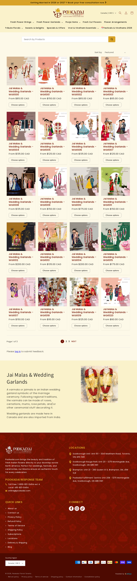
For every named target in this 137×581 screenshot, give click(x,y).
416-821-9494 (22, 487)
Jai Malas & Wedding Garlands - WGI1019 (84, 312)
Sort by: (98, 52)
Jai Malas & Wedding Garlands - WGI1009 (52, 201)
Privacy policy (27, 577)
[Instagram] (77, 508)
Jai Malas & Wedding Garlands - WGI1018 (52, 312)
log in (18, 351)
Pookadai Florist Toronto (21, 573)
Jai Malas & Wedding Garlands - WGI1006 (84, 146)
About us (12, 508)
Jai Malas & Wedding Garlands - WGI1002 (84, 91)
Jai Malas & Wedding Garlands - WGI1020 (115, 312)
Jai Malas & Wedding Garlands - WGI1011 (115, 201)
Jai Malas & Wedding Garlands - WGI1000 (21, 91)
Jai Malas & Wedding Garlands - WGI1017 (21, 312)
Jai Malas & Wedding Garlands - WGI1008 (21, 201)
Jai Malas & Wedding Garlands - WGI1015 (115, 257)
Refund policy (13, 577)
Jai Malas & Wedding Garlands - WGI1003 (115, 91)
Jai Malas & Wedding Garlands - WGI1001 (52, 91)
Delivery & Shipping (17, 542)
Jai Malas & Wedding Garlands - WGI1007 (115, 146)
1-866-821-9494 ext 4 (29, 484)
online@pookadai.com (19, 490)
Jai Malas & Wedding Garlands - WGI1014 (84, 257)
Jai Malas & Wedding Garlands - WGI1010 (84, 201)
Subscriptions (14, 534)
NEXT (73, 341)
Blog (10, 547)
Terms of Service (16, 525)
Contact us (13, 512)
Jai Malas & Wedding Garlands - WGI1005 (52, 146)
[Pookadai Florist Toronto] (18, 450)
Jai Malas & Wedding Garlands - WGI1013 (52, 257)
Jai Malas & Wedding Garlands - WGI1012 (21, 257)
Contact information (74, 577)
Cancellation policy (92, 577)
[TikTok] (82, 508)
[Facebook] (71, 508)
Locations (12, 538)
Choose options (17, 105)
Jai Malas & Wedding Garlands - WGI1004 (21, 146)
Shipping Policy (15, 530)
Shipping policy (57, 577)
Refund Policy (14, 521)
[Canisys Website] (128, 574)
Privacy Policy (14, 517)
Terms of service (41, 577)
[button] (22, 22)
